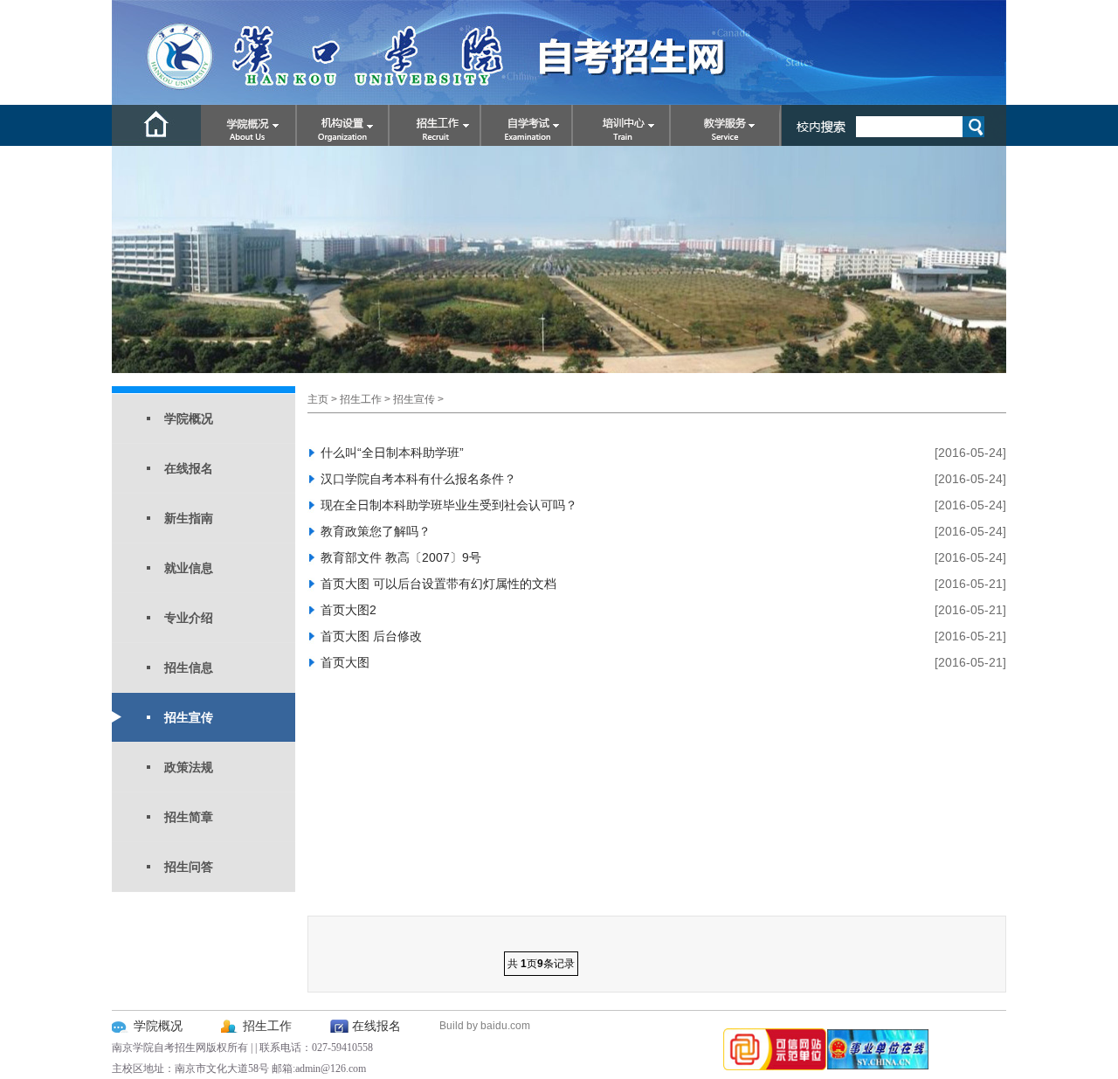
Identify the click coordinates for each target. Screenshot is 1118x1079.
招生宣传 (188, 717)
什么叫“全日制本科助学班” (392, 453)
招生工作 (361, 399)
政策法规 (188, 767)
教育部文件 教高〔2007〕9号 (401, 557)
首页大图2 (348, 610)
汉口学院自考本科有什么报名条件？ (418, 479)
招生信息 (188, 667)
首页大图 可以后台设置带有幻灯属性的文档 (438, 584)
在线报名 (188, 468)
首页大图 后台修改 (371, 636)
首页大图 (345, 662)
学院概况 (188, 418)
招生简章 (188, 817)
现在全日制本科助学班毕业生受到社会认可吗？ (449, 505)
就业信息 (188, 568)
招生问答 (188, 867)
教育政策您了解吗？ (376, 531)
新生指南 (188, 518)
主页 (317, 399)
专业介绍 (188, 618)
